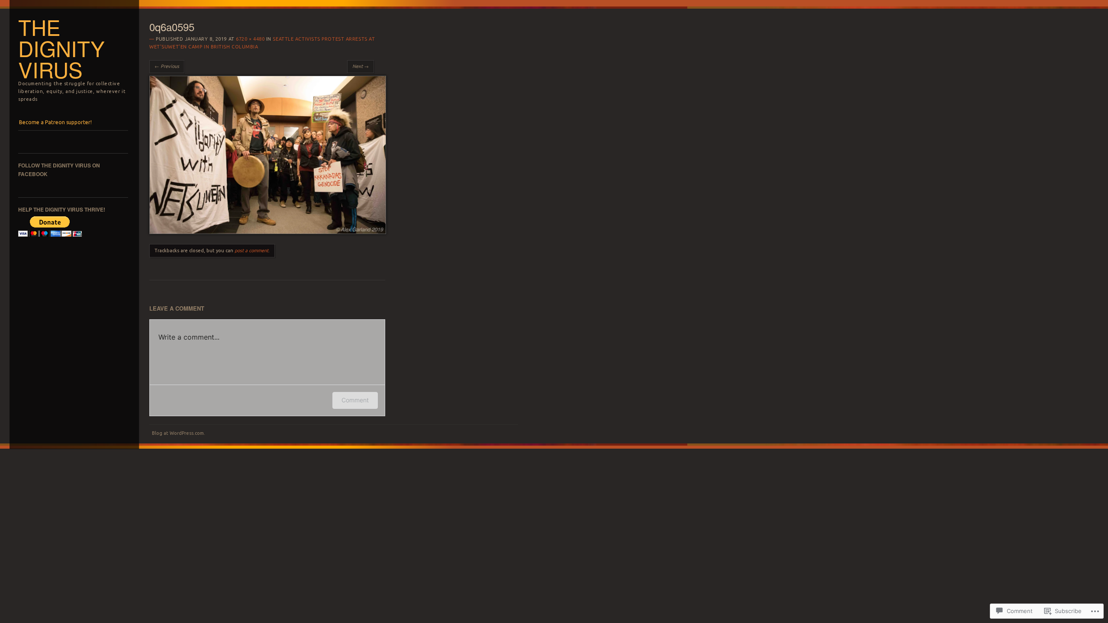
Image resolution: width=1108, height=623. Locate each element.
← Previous (167, 66)
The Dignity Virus (61, 48)
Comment (355, 400)
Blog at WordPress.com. (178, 433)
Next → (360, 66)
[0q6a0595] (267, 232)
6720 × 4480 (250, 39)
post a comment (251, 250)
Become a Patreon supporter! (55, 122)
